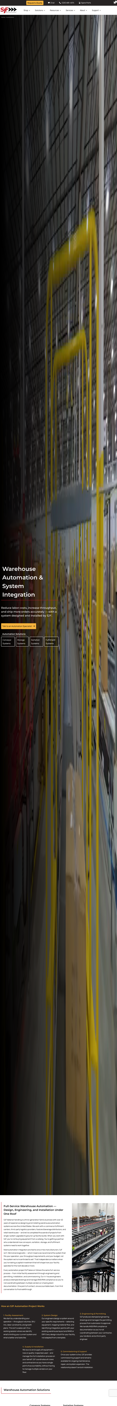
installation (18, 1276)
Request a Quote (34, 3)
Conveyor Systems (7, 641)
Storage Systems (21, 641)
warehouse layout (56, 1331)
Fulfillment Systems (50, 641)
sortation (36, 1242)
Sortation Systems (35, 641)
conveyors (27, 1242)
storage (43, 1242)
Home (3, 17)
